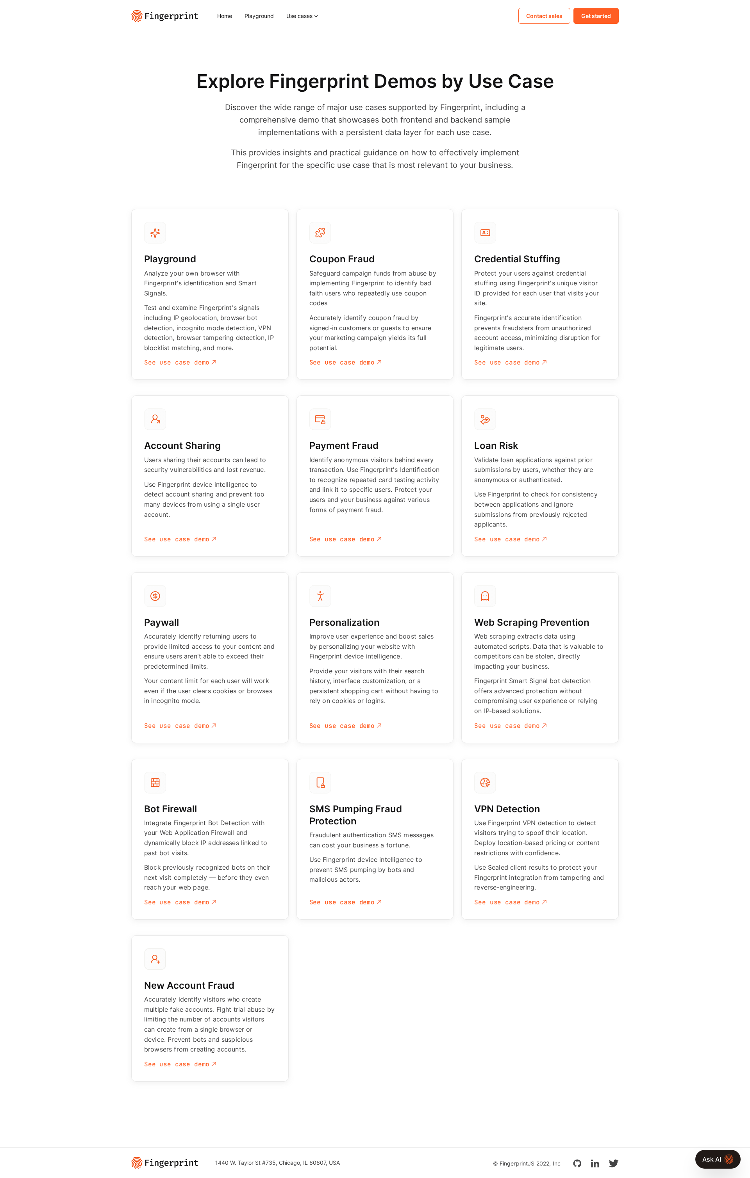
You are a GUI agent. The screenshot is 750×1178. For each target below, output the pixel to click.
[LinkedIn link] (595, 1162)
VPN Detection (507, 809)
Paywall (161, 622)
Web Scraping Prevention (531, 622)
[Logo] (168, 16)
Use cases (299, 15)
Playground (259, 15)
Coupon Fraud (342, 259)
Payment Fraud (344, 445)
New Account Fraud (189, 985)
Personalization (344, 622)
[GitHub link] (577, 1162)
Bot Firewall (170, 809)
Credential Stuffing (517, 259)
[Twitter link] (614, 1162)
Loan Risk (496, 445)
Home (224, 15)
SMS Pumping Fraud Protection (355, 815)
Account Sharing (182, 445)
